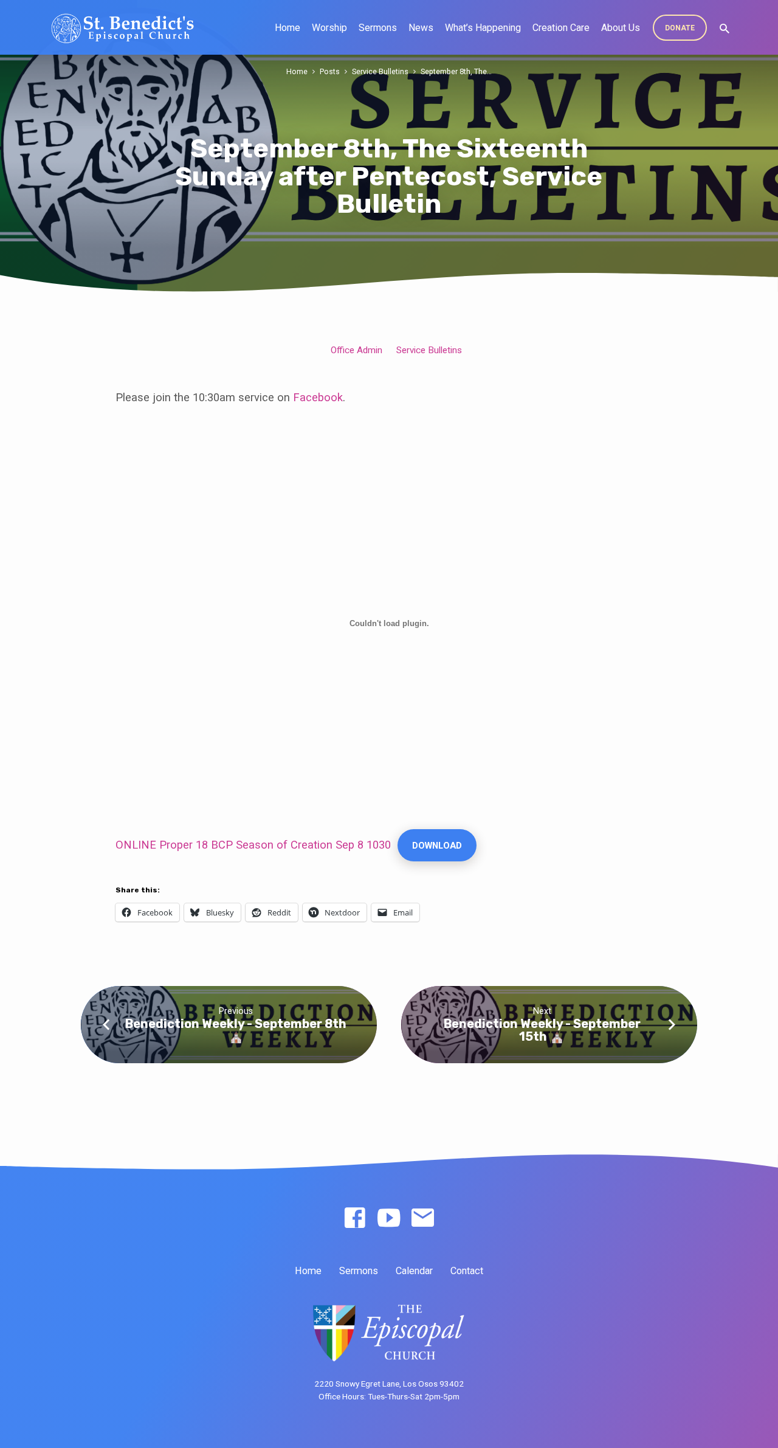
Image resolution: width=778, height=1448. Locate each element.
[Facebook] (354, 1218)
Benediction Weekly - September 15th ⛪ (542, 1030)
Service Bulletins (380, 71)
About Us (620, 27)
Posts (330, 71)
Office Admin (356, 350)
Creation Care (561, 27)
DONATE (680, 28)
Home (287, 27)
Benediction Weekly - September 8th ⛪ (235, 1030)
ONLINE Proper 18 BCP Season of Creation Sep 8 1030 (253, 844)
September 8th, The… (456, 71)
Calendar (414, 1271)
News (420, 27)
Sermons (378, 27)
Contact (466, 1271)
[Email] (422, 1218)
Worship (329, 27)
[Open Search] (724, 28)
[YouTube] (388, 1218)
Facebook (316, 397)
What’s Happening (483, 27)
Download (437, 845)
